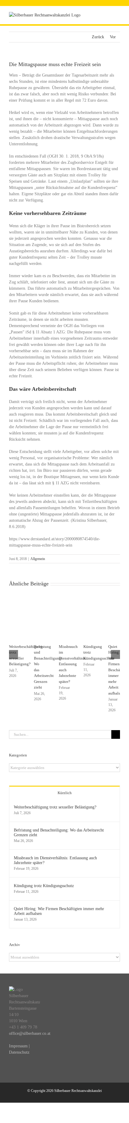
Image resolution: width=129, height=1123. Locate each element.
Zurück (98, 37)
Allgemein (37, 559)
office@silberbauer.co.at (29, 1033)
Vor (113, 37)
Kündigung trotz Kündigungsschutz (44, 886)
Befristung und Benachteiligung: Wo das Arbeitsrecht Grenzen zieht (59, 832)
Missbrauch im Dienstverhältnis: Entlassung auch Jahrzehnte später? (73, 664)
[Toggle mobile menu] (117, 15)
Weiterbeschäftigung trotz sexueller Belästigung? (55, 807)
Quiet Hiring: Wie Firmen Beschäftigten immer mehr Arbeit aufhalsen (59, 911)
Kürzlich (65, 793)
